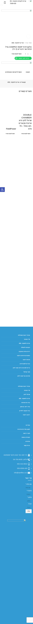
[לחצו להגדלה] (28, 36)
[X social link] (18, 85)
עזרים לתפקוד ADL (18, 43)
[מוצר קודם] (6, 43)
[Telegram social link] (12, 85)
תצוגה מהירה (24, 106)
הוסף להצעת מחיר (17, 54)
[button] (2, 189)
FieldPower (11, 129)
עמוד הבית (28, 43)
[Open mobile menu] (31, 6)
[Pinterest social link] (16, 85)
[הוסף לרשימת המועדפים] (19, 106)
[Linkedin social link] (14, 85)
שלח (28, 511)
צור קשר (5, 2)
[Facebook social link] (20, 85)
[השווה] (29, 106)
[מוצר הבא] (2, 43)
